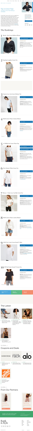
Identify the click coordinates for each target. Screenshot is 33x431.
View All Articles (25, 292)
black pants (21, 130)
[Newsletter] (30, 1)
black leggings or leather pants (27, 253)
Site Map (28, 425)
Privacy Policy (26, 415)
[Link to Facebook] (1, 426)
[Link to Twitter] (9, 426)
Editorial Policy (29, 422)
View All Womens (3, 345)
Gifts (22, 425)
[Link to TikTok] (7, 426)
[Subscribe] (29, 413)
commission (26, 18)
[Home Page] (4, 0)
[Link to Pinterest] (5, 426)
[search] (31, 1)
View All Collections (15, 292)
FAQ (27, 423)
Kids (22, 423)
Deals (22, 420)
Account (28, 420)
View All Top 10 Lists (5, 292)
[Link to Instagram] (3, 426)
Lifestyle (23, 424)
